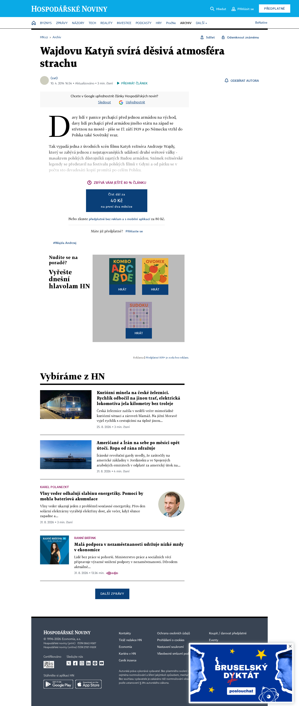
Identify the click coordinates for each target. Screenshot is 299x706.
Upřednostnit (135, 102)
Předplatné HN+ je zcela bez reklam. (167, 357)
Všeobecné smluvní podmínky (177, 653)
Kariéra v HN (127, 653)
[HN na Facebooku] (75, 663)
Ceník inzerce (127, 660)
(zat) (54, 78)
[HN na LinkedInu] (88, 663)
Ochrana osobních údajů (173, 633)
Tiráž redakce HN (130, 640)
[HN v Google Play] (58, 684)
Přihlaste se (134, 231)
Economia (125, 647)
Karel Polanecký (54, 487)
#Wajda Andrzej (64, 243)
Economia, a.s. (71, 639)
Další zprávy (112, 593)
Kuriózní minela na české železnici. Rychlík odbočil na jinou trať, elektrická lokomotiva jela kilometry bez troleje (138, 398)
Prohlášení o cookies (170, 640)
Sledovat (104, 102)
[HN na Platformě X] (69, 663)
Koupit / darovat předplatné (227, 633)
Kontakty (125, 633)
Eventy (213, 640)
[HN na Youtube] (101, 663)
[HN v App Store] (88, 684)
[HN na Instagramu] (82, 663)
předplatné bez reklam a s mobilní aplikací (119, 219)
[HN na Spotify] (95, 663)
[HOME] (34, 23)
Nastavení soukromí (170, 647)
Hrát (122, 289)
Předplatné (274, 8)
